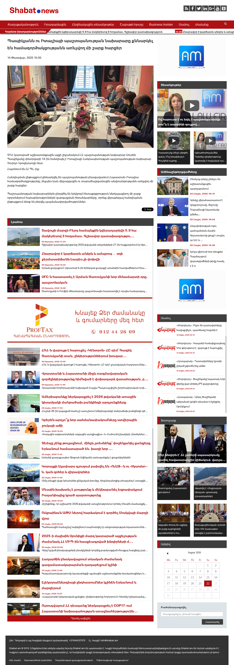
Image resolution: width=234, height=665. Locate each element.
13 (192, 577)
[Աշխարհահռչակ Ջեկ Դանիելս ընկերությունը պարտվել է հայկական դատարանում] (210, 140)
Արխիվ (165, 544)
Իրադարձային (55, 24)
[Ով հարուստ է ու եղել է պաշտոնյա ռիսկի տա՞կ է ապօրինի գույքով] (192, 108)
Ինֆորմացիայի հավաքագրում (112, 660)
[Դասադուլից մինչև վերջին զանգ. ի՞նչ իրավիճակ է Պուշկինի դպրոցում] (173, 140)
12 (184, 577)
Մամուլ (184, 24)
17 (168, 583)
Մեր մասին (15, 660)
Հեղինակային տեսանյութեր (93, 24)
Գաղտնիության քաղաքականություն (74, 660)
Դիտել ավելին (80, 618)
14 (200, 577)
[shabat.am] (34, 14)
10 (168, 577)
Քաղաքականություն (23, 24)
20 (192, 583)
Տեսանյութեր (171, 85)
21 (200, 583)
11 (176, 577)
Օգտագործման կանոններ (38, 660)
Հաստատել (212, 622)
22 (207, 583)
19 (184, 583)
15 (207, 577)
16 (215, 577)
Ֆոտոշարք (168, 420)
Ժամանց (201, 24)
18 (176, 583)
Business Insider (161, 24)
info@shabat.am (109, 640)
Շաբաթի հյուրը (131, 24)
